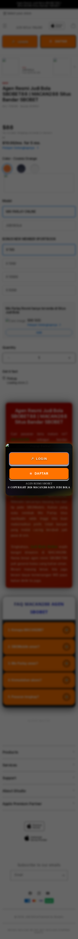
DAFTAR (42, 473)
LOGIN (41, 458)
